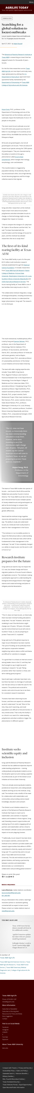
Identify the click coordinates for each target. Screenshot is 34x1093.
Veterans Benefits (21, 1073)
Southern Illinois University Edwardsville (15, 279)
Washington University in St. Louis (20, 276)
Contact (4, 1019)
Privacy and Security (24, 1068)
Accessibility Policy (8, 1071)
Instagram (5, 1030)
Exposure (5, 1039)
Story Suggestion (7, 1016)
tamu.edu (5, 1048)
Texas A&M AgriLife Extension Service (12, 962)
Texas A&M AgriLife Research (15, 270)
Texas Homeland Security (11, 1082)
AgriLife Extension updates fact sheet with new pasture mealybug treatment (21, 936)
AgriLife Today (16, 7)
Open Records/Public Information (13, 1087)
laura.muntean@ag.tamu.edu (11, 893)
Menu (31, 2)
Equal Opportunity (25, 1085)
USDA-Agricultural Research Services (14, 282)
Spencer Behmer (19, 341)
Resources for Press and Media (12, 1014)
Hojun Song (6, 109)
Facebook (5, 1027)
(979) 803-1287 (11, 999)
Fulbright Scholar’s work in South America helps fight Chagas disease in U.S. (21, 945)
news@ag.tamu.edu (8, 911)
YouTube (5, 1037)
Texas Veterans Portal (10, 1085)
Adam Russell (18, 44)
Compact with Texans (10, 1068)
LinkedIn (4, 1032)
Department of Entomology (11, 82)
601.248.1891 (6, 896)
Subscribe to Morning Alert (10, 1011)
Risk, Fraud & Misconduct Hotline (13, 1079)
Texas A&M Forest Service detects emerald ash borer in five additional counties (21, 928)
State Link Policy (21, 1071)
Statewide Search (8, 1073)
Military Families (8, 1076)
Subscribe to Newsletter (9, 1009)
